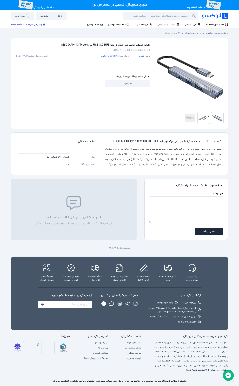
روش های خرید (134, 342)
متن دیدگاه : (217, 193)
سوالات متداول (134, 353)
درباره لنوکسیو (101, 342)
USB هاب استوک (172, 33)
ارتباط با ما (103, 347)
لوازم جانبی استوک (193, 33)
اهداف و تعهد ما (100, 353)
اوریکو (141, 55)
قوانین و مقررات (133, 358)
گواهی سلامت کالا (133, 347)
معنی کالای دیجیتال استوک (95, 358)
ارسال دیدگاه (209, 231)
